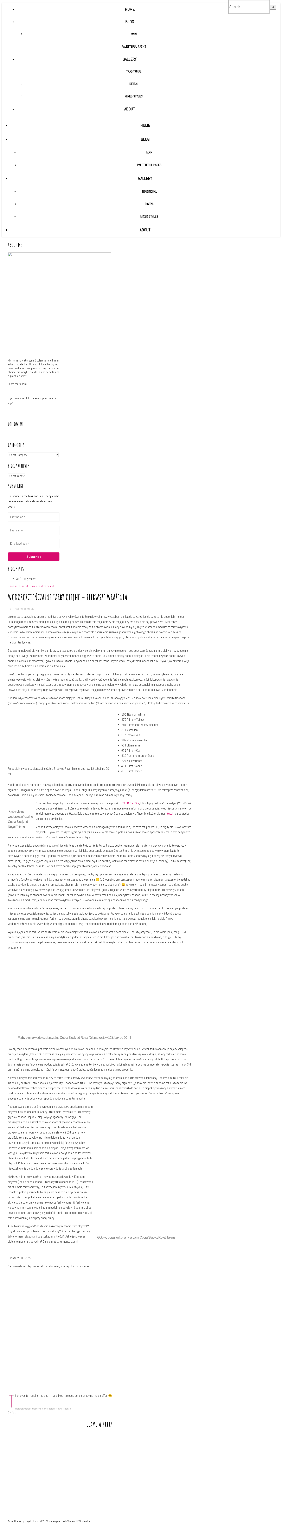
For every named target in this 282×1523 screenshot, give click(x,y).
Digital (149, 204)
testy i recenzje (63, 1408)
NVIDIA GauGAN (130, 803)
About (145, 230)
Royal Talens (49, 1408)
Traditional (149, 191)
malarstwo (20, 1408)
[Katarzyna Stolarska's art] (101, 93)
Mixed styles (149, 216)
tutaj (170, 813)
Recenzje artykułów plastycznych (31, 586)
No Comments (27, 609)
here (24, 384)
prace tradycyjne (34, 1408)
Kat (14, 1412)
